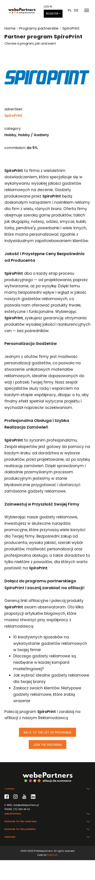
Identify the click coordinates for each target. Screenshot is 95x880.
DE (76, 10)
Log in (48, 6)
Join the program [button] (47, 745)
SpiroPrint (13, 115)
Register (52, 13)
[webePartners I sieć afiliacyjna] (21, 10)
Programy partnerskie (39, 28)
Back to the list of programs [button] (47, 732)
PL (70, 10)
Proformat (52, 855)
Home (9, 28)
